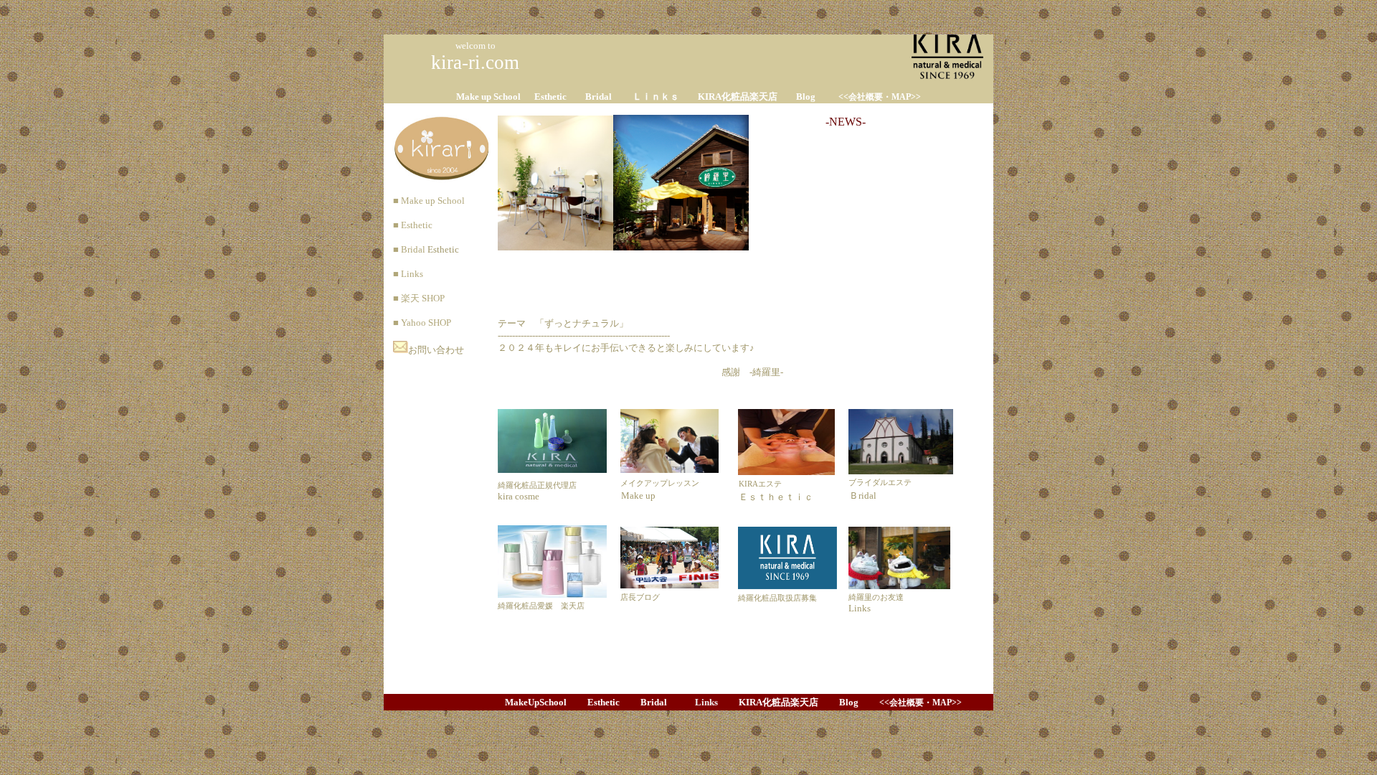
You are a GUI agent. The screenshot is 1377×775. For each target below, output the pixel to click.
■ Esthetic (408, 225)
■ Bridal (404, 249)
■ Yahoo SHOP (417, 322)
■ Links (403, 273)
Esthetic (550, 96)
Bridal (598, 96)
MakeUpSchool (536, 702)
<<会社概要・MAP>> (879, 97)
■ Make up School (424, 200)
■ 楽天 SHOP (414, 298)
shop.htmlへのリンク (42, 725)
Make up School (488, 96)
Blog (805, 96)
